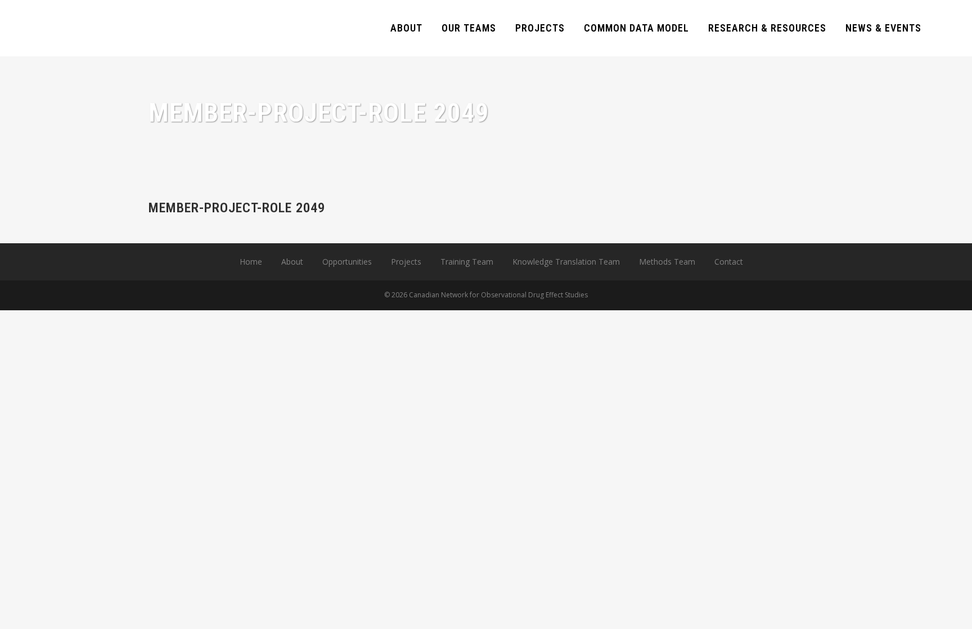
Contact (728, 261)
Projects (406, 261)
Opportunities (347, 261)
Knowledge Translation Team (566, 261)
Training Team (466, 261)
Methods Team (667, 261)
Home (251, 261)
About (292, 261)
